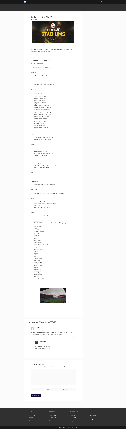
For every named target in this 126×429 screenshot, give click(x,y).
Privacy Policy (52, 417)
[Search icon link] (101, 2)
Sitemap (51, 419)
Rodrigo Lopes (43, 341)
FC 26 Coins (72, 415)
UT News (31, 419)
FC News (31, 421)
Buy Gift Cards (73, 419)
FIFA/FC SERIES (52, 2)
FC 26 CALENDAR (74, 2)
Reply (74, 338)
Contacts (51, 421)
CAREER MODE (60, 2)
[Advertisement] (63, 7)
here (38, 348)
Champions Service (74, 421)
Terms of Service (53, 415)
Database (31, 417)
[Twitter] (93, 419)
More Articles (32, 415)
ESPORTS (67, 2)
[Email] (90, 419)
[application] (55, 2)
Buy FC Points (73, 417)
